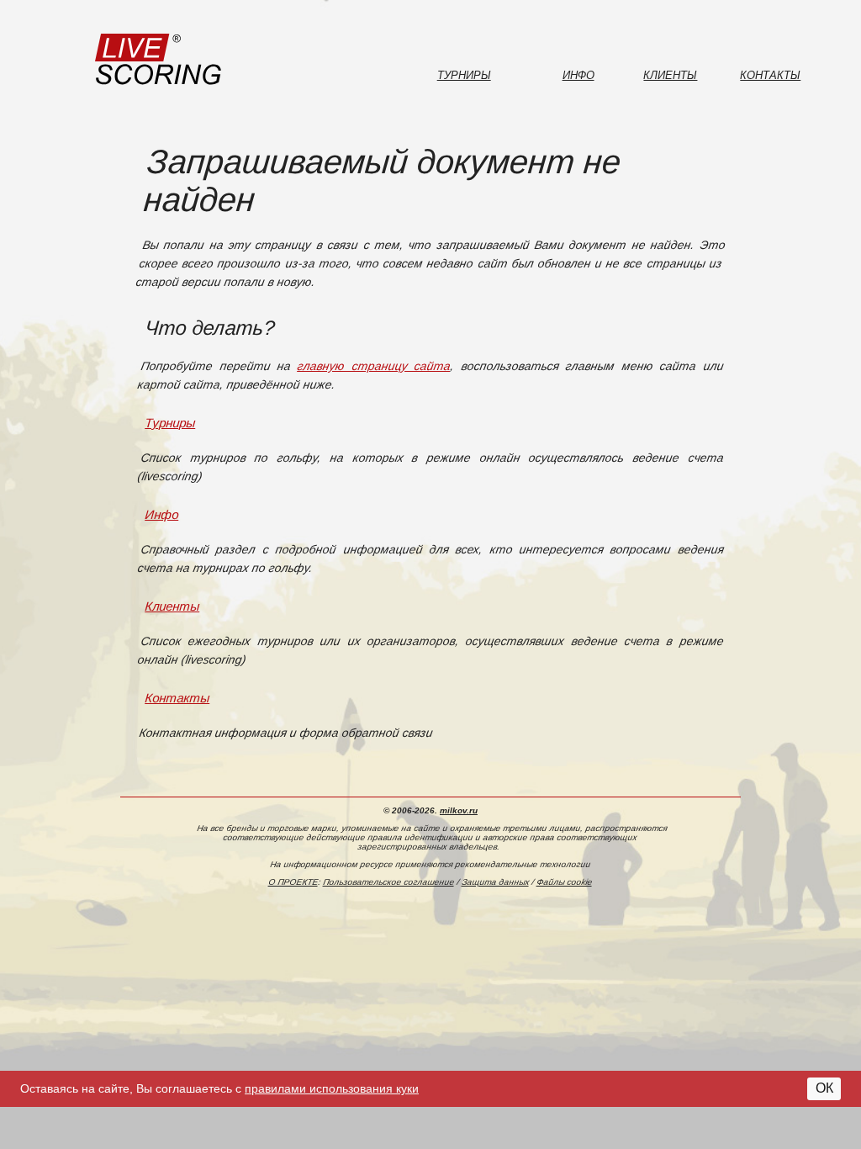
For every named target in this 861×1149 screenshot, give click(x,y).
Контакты (770, 75)
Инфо (578, 75)
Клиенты (670, 75)
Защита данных (496, 882)
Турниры (464, 75)
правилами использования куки (332, 1088)
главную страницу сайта (374, 366)
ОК (824, 1088)
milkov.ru (459, 810)
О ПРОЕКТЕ (294, 882)
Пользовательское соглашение (389, 882)
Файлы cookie (565, 882)
